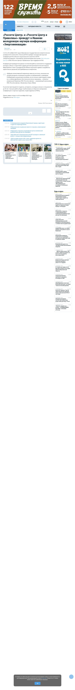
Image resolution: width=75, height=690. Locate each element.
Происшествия (58, 94)
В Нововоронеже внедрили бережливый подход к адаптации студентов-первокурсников (10, 155)
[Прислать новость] (60, 22)
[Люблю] (16, 111)
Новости (20, 26)
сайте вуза (16, 97)
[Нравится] (6, 111)
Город (48, 26)
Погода (57, 26)
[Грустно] (25, 111)
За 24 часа (58, 91)
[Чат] (71, 677)
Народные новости (34, 26)
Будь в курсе (19, 30)
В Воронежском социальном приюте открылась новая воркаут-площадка (24, 154)
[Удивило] (20, 111)
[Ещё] (64, 27)
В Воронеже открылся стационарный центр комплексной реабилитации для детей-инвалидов (37, 156)
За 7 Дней (63, 91)
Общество (57, 110)
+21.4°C (46, 22)
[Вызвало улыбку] (11, 111)
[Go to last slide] (3, 153)
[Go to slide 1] (62, 40)
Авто (56, 102)
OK (37, 683)
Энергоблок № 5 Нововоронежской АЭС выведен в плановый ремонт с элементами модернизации (50, 155)
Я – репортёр (58, 131)
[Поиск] (69, 26)
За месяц (69, 91)
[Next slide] (52, 153)
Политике (44, 678)
